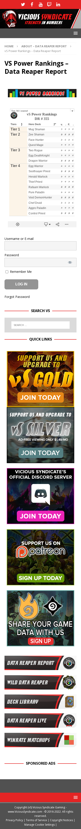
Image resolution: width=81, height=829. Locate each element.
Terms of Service (36, 820)
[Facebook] (32, 4)
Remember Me (20, 271)
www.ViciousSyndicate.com (25, 812)
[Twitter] (23, 4)
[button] (75, 33)
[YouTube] (41, 4)
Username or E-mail (19, 239)
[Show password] (70, 262)
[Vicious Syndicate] (40, 26)
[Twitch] (49, 4)
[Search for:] (40, 325)
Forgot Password (17, 297)
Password (11, 255)
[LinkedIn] (58, 4)
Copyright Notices (61, 820)
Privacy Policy (14, 820)
